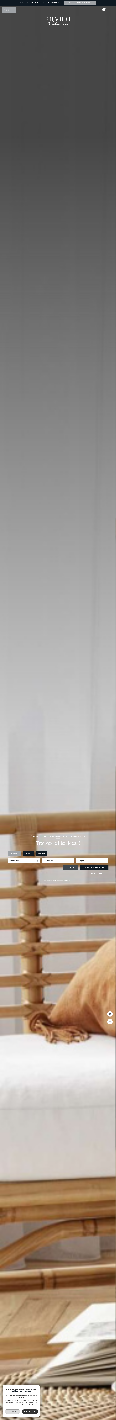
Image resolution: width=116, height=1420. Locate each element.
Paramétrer (12, 1412)
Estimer (41, 854)
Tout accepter (30, 1412)
